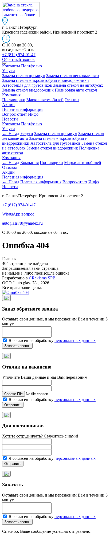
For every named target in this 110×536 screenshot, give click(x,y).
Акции (8, 104)
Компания (11, 95)
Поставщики (13, 99)
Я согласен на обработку (51, 340)
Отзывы (72, 99)
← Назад (10, 133)
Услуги (8, 70)
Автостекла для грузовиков (27, 85)
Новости (10, 119)
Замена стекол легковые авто (72, 75)
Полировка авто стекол (76, 90)
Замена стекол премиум (23, 75)
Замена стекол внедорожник (28, 90)
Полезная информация (22, 109)
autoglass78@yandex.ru (22, 223)
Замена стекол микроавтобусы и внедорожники (45, 80)
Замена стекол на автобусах (78, 85)
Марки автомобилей (45, 99)
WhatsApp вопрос (18, 214)
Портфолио (31, 66)
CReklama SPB (42, 278)
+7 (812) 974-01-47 (19, 205)
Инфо (33, 114)
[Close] (6, 298)
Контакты (11, 66)
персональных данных (75, 340)
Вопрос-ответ (14, 114)
